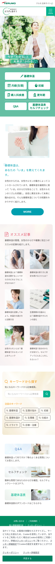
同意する (27, 558)
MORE (27, 211)
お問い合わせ (19, 521)
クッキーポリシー (35, 525)
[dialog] (27, 545)
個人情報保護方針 (16, 525)
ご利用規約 (32, 521)
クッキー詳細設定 (31, 553)
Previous (3, 40)
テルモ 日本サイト (43, 3)
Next (51, 40)
